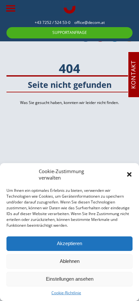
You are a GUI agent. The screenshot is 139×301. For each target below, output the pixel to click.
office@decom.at (89, 22)
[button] (129, 174)
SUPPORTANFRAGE (69, 32)
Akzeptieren (69, 243)
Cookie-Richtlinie (66, 293)
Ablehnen (70, 261)
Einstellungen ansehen (69, 279)
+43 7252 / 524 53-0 (54, 22)
